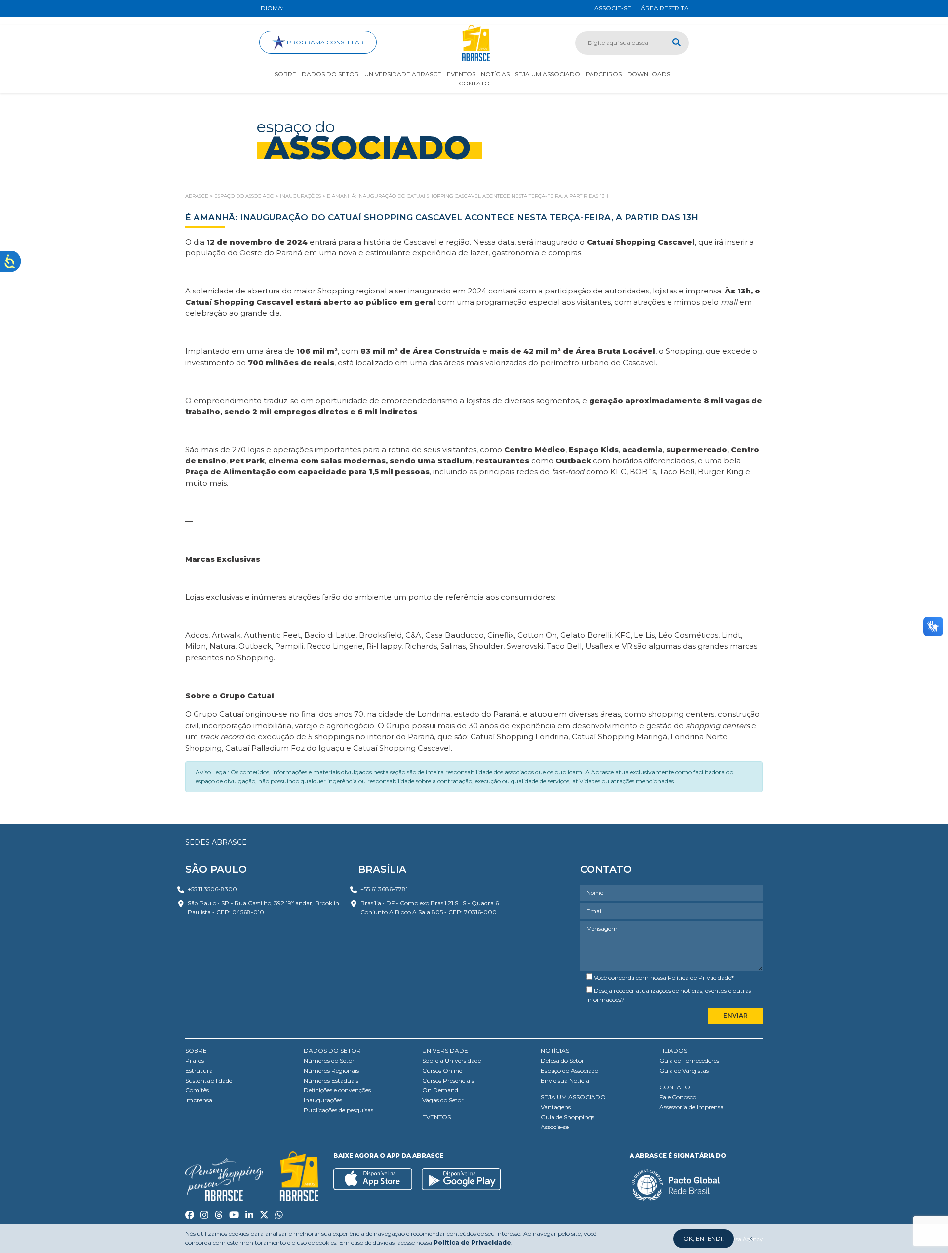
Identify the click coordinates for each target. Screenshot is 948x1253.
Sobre (285, 74)
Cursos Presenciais (448, 1080)
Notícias (495, 74)
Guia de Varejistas (684, 1070)
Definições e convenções (337, 1090)
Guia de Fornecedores (689, 1060)
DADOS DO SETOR (332, 1050)
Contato (474, 83)
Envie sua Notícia (565, 1080)
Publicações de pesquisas (338, 1110)
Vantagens (556, 1107)
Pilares (194, 1060)
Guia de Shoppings (567, 1117)
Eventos (461, 74)
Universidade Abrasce (402, 74)
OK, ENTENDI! (703, 1238)
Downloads (648, 74)
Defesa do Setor (562, 1060)
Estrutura (199, 1070)
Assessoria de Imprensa (691, 1107)
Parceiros (604, 74)
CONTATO (674, 1087)
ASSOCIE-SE (612, 8)
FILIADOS (673, 1050)
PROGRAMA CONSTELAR (324, 42)
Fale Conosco (677, 1097)
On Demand (440, 1090)
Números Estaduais (331, 1080)
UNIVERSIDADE (445, 1050)
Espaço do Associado (569, 1070)
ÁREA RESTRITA (665, 8)
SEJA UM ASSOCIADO (573, 1097)
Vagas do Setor (443, 1100)
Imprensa (198, 1100)
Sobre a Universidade (451, 1060)
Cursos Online (442, 1070)
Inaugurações (323, 1100)
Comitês (197, 1090)
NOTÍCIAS (555, 1050)
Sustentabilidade (208, 1080)
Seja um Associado (547, 74)
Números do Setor (329, 1060)
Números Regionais (331, 1070)
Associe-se (555, 1126)
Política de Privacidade (699, 977)
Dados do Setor (330, 74)
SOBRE (196, 1050)
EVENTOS (436, 1117)
